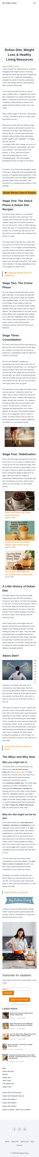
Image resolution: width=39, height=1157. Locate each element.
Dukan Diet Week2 (9, 1106)
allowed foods (19, 772)
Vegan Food (6, 1087)
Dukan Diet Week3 (9, 1103)
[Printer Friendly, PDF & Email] (10, 66)
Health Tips (6, 1077)
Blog (4, 1068)
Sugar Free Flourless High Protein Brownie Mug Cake (21, 1013)
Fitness (5, 1074)
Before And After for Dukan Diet (16, 892)
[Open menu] (34, 3)
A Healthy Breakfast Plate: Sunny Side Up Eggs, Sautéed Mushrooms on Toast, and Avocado (22, 1056)
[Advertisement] (19, 26)
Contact (19, 1145)
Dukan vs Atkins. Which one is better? (16, 1110)
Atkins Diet (24, 1142)
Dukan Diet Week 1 (9, 1099)
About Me (14, 1142)
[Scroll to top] (34, 1154)
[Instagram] (24, 1129)
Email (4, 989)
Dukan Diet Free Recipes (11, 1092)
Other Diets (6, 1081)
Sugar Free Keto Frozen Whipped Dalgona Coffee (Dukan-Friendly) (21, 1024)
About (7, 1142)
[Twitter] (19, 1129)
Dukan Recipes (8, 1071)
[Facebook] (14, 1129)
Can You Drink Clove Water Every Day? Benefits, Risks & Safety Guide (23, 1034)
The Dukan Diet (8, 1084)
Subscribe (8, 993)
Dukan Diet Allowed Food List (13, 1096)
